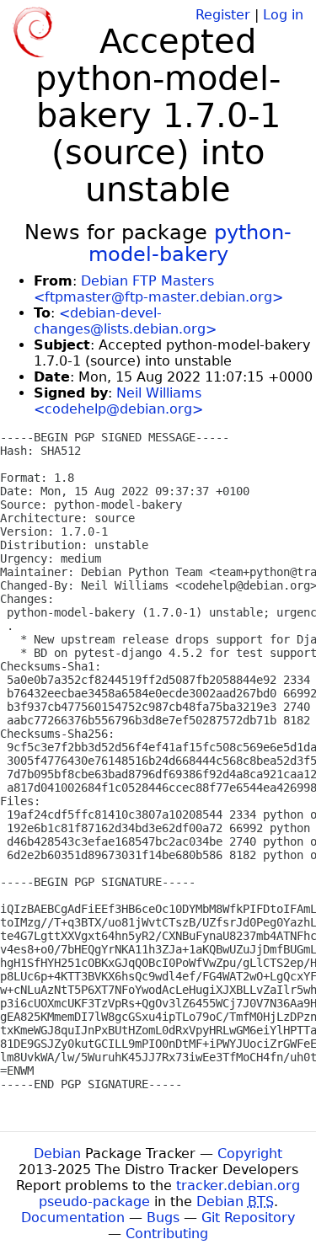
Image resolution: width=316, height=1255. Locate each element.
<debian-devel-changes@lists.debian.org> (125, 321)
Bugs (163, 1218)
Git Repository (248, 1218)
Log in (283, 15)
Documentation (73, 1218)
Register (222, 15)
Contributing (167, 1234)
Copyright (249, 1154)
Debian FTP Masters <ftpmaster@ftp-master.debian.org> (158, 289)
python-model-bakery (190, 243)
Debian (57, 1154)
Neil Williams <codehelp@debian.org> (118, 401)
